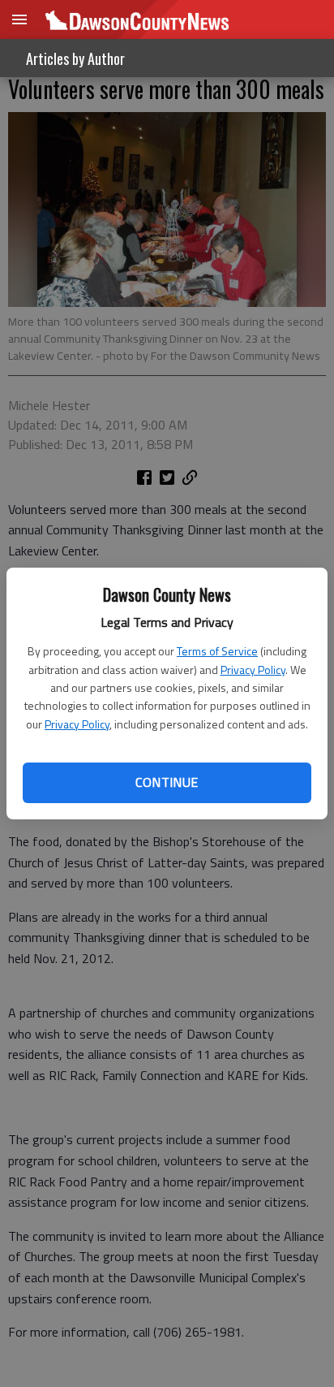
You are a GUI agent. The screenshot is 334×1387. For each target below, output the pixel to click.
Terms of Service (217, 650)
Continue (166, 782)
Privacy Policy (253, 669)
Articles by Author (75, 58)
